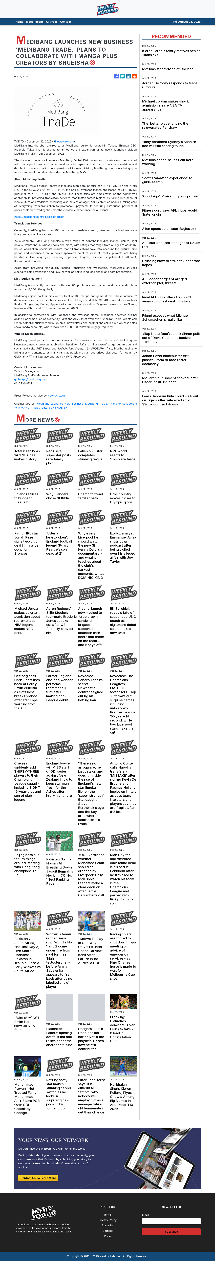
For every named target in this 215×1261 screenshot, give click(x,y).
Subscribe (171, 1231)
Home (19, 21)
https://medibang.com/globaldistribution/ (40, 216)
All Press (51, 21)
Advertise (108, 1225)
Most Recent (34, 21)
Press (107, 1236)
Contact (65, 21)
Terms (107, 1214)
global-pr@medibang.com (30, 379)
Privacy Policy (107, 1220)
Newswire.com (64, 141)
